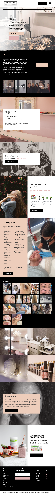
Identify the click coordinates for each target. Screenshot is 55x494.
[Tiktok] (46, 476)
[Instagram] (46, 479)
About (8, 87)
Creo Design (15, 492)
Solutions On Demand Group (31, 492)
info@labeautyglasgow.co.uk (10, 486)
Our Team (39, 87)
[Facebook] (46, 474)
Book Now (20, 87)
